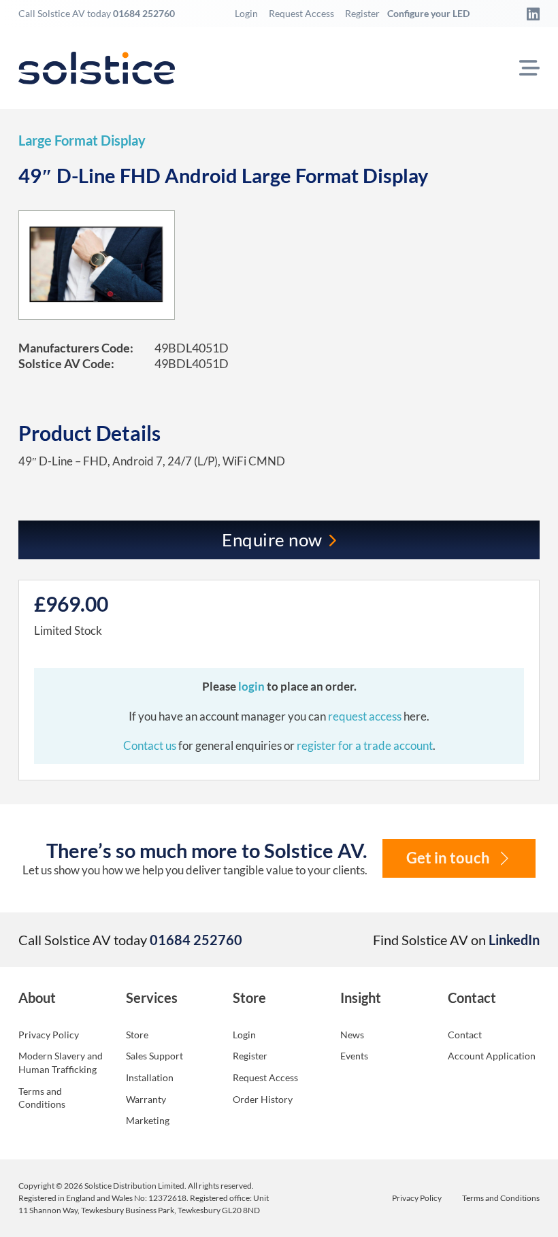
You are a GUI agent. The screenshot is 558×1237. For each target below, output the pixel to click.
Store (137, 1034)
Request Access (301, 13)
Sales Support (154, 1055)
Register (362, 13)
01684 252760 (144, 13)
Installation (150, 1077)
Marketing (147, 1120)
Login (246, 13)
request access (364, 716)
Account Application (492, 1055)
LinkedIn (514, 939)
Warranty (146, 1099)
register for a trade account (365, 745)
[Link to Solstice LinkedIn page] (529, 13)
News (352, 1034)
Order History (263, 1099)
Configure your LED (428, 13)
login (252, 686)
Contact (465, 1034)
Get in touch (448, 858)
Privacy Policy (48, 1034)
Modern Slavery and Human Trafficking (60, 1062)
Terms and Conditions (41, 1097)
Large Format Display (82, 140)
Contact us (150, 745)
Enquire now (272, 539)
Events (354, 1055)
